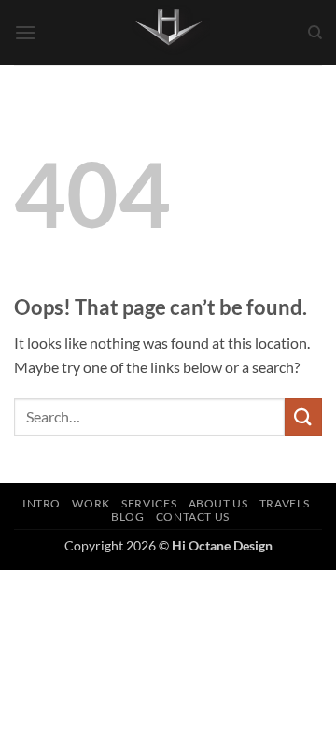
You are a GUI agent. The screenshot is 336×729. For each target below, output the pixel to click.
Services (148, 503)
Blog (127, 516)
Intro (41, 503)
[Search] (315, 32)
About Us (218, 503)
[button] (25, 32)
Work (90, 503)
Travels (284, 503)
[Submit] (303, 416)
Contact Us (193, 516)
